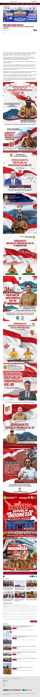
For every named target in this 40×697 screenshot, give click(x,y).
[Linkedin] (14, 690)
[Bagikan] (36, 30)
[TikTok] (23, 690)
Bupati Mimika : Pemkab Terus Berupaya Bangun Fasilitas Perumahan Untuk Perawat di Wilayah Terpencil (20, 588)
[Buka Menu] (34, 1)
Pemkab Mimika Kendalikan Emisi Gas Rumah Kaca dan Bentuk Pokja (19, 599)
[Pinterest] (7, 690)
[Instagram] (11, 690)
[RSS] (31, 690)
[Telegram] (34, 576)
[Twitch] (18, 690)
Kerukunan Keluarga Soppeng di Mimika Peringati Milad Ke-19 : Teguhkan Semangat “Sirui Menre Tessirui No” (8, 588)
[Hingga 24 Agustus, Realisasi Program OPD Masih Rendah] (31, 594)
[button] (32, 1)
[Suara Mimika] (16, 1)
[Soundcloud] (27, 690)
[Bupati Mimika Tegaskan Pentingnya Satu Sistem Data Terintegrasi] (31, 583)
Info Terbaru (5, 596)
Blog (3, 682)
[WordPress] (9, 690)
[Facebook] (30, 576)
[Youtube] (16, 690)
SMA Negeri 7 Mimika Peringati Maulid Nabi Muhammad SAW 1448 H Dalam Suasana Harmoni (8, 599)
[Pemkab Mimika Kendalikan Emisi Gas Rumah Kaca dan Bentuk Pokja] (20, 594)
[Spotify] (20, 690)
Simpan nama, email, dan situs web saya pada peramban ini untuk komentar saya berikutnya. (20, 619)
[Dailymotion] (29, 690)
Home (4, 684)
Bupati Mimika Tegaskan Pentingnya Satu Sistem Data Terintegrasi (31, 588)
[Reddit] (13, 690)
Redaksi (4, 685)
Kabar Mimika (6, 585)
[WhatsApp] (36, 576)
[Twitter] (32, 576)
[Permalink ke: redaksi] (4, 30)
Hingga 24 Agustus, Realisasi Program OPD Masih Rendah (31, 599)
